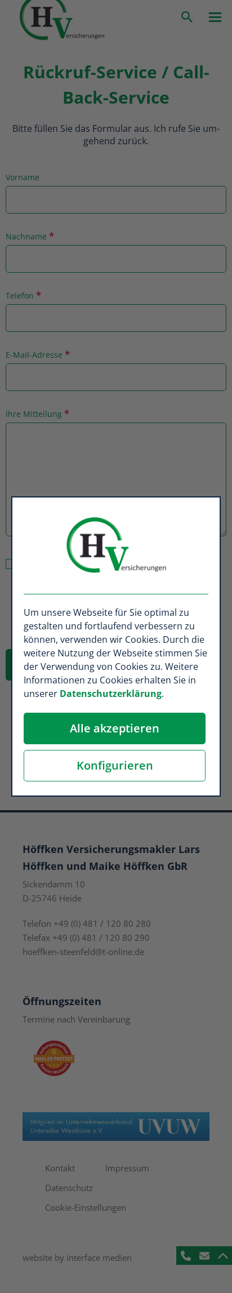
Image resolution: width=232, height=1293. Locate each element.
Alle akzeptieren (114, 728)
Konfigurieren (115, 765)
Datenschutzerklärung (111, 693)
